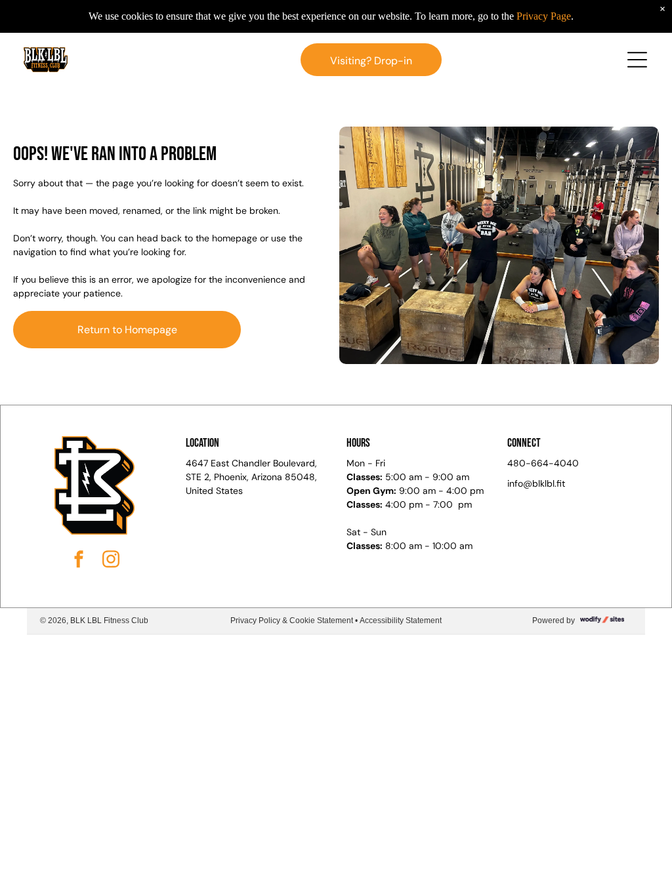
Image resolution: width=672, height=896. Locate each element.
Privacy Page (543, 16)
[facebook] (78, 561)
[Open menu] (637, 60)
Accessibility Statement (401, 620)
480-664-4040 (543, 463)
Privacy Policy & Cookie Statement (291, 620)
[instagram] (110, 561)
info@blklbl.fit (536, 483)
